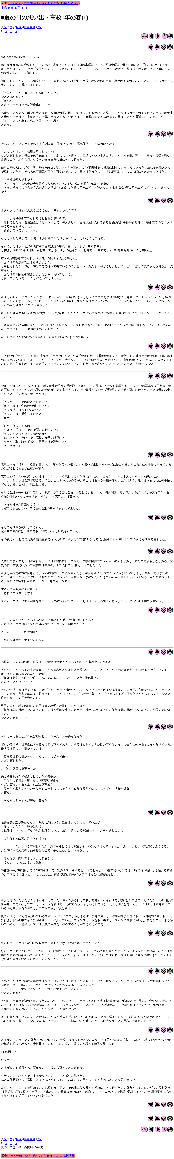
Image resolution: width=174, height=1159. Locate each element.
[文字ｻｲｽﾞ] (20, 7)
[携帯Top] (7, 7)
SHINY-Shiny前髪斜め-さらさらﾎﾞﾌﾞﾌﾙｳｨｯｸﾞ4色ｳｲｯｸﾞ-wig (44, 3)
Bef (5, 27)
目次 (19, 27)
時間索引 (29, 27)
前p (12, 27)
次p (39, 27)
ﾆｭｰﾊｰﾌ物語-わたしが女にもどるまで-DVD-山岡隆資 (41, 1155)
